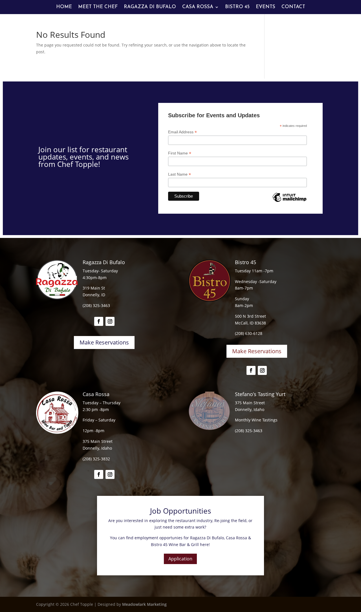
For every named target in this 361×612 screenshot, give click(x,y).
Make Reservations (104, 342)
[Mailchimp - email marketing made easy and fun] (289, 201)
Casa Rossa (197, 7)
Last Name (179, 174)
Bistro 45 (237, 7)
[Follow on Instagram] (110, 321)
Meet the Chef (98, 7)
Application (180, 559)
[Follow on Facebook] (98, 321)
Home (64, 7)
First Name (179, 153)
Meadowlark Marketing (144, 604)
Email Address (182, 132)
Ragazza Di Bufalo (150, 7)
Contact (293, 7)
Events (265, 7)
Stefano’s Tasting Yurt (260, 394)
